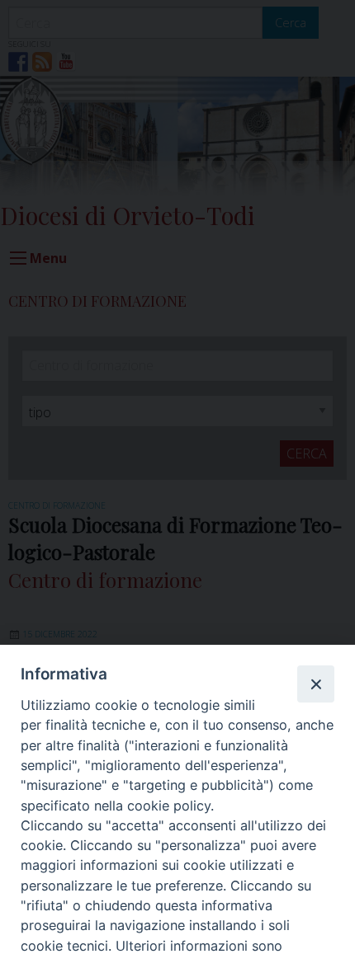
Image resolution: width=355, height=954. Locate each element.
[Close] (315, 683)
